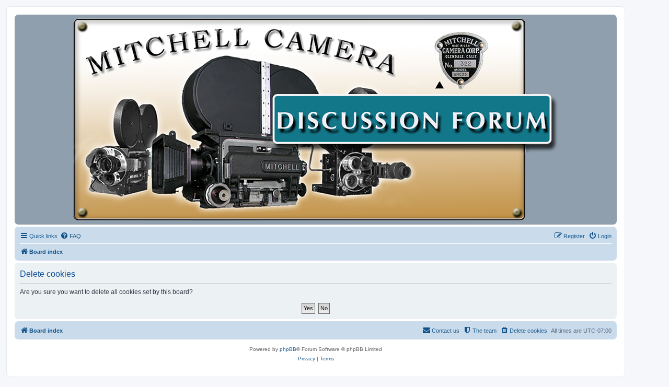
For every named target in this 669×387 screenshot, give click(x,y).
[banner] (316, 120)
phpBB (288, 349)
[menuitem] (70, 236)
